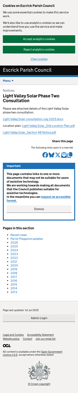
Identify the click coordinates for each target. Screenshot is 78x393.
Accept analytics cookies (39, 39)
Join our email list (45, 338)
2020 (14, 265)
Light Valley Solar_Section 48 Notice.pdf (29, 132)
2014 (13, 288)
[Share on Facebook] (45, 157)
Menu (7, 81)
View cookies (39, 59)
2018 (13, 273)
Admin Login (39, 318)
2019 (13, 269)
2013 (13, 292)
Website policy (11, 338)
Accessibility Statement (40, 334)
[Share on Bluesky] (51, 157)
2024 (14, 250)
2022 (14, 258)
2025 (14, 246)
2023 (14, 254)
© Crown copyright (39, 383)
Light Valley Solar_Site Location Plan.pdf (48, 126)
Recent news (18, 235)
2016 (13, 280)
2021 (13, 261)
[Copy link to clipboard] (70, 157)
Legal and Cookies (13, 334)
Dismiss (39, 209)
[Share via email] (64, 157)
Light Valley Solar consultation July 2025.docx (33, 119)
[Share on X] (58, 157)
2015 (13, 284)
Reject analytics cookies (39, 49)
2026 (14, 242)
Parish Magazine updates (26, 239)
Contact (27, 338)
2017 (13, 277)
